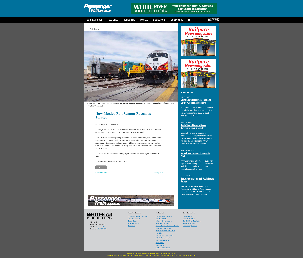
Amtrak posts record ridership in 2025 (195, 154)
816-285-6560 (102, 229)
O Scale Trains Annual (163, 238)
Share (101, 167)
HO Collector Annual (162, 240)
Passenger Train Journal (163, 228)
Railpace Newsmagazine (164, 221)
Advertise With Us (134, 223)
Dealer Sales (132, 221)
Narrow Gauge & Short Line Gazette (167, 226)
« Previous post (101, 172)
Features (113, 20)
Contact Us (177, 20)
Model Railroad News (162, 223)
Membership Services (190, 226)
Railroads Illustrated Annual (164, 235)
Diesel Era (159, 233)
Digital (144, 20)
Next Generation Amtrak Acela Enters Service (197, 180)
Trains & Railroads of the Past (165, 231)
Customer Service (134, 219)
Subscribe (129, 20)
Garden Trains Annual (163, 248)
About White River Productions (138, 216)
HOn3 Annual (160, 245)
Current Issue (94, 20)
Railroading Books (189, 219)
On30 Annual (160, 243)
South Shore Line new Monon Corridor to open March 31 (193, 126)
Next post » (158, 172)
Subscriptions (187, 216)
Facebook (190, 20)
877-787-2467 (100, 227)
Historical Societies (189, 223)
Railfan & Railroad (161, 219)
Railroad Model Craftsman (164, 216)
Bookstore (159, 20)
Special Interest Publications (192, 221)
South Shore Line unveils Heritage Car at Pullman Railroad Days (196, 101)
